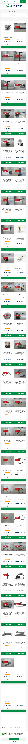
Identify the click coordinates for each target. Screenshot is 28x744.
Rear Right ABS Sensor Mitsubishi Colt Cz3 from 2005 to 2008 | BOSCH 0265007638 (20, 469)
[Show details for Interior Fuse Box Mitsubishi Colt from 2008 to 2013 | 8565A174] (7, 345)
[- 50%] (4, 166)
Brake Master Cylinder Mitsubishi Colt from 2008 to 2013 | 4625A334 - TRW (20, 267)
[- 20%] (4, 686)
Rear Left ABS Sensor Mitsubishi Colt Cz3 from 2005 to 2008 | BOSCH (7, 527)
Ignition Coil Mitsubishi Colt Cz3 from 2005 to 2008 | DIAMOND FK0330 (20, 180)
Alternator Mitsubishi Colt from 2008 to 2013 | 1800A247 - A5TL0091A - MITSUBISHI (8, 36)
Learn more (14, 741)
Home (9, 11)
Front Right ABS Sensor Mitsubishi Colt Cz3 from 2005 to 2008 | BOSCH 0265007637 (7, 383)
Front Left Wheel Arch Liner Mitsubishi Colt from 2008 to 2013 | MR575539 (20, 584)
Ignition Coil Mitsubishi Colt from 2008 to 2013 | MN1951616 (20, 209)
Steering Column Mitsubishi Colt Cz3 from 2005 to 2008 (20, 700)
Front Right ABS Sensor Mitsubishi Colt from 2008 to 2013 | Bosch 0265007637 (7, 412)
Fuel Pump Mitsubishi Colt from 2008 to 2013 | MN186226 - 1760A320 (20, 238)
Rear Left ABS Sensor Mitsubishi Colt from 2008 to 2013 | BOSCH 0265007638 (20, 556)
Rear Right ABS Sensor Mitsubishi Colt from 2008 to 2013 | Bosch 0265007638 (7, 498)
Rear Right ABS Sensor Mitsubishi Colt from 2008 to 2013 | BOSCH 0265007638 (20, 498)
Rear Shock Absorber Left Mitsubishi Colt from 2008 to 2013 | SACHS (7, 94)
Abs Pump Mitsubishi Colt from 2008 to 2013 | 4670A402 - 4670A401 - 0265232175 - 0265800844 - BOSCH (20, 153)
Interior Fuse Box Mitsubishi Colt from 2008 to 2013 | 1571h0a (20, 325)
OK (14, 739)
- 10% (17, 113)
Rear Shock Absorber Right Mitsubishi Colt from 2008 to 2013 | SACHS (20, 65)
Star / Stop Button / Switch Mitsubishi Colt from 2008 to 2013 (7, 729)
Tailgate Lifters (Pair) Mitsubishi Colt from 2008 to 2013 (20, 36)
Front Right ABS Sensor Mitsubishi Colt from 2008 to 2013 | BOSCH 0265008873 (20, 412)
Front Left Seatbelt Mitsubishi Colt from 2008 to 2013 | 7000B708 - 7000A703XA (20, 643)
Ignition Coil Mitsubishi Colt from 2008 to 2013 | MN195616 (7, 238)
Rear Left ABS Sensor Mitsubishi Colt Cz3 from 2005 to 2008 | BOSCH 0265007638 (20, 527)
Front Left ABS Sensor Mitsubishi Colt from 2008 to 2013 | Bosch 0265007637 (7, 440)
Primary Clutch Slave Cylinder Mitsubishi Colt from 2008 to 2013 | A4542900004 (20, 296)
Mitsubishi (14, 11)
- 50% (4, 171)
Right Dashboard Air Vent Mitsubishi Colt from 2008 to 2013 (8, 122)
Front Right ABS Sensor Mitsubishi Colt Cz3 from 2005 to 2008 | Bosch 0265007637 (20, 383)
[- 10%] (16, 109)
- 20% (4, 690)
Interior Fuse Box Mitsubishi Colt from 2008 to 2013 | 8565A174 (7, 353)
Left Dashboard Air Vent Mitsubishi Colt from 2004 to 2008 (20, 122)
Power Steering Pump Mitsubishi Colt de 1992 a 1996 (7, 267)
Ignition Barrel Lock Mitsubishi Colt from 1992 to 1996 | (20, 353)
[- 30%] (16, 22)
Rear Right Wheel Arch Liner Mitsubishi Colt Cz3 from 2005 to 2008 (7, 613)
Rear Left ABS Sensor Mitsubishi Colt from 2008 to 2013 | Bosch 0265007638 (7, 556)
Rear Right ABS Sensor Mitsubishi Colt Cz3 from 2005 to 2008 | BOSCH (7, 469)
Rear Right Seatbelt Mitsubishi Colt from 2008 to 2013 (7, 671)
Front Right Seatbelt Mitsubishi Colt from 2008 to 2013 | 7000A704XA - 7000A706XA (7, 643)
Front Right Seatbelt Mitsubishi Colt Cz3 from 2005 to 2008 (20, 613)
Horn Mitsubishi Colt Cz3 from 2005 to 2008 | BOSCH (7, 325)
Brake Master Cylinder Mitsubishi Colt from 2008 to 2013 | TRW (7, 296)
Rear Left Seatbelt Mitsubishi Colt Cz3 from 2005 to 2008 (7, 700)
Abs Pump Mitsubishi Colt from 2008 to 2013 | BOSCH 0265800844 (8, 180)
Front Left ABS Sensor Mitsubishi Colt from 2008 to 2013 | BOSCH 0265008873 (20, 440)
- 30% (17, 27)
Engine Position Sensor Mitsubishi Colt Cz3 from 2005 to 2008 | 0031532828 (7, 584)
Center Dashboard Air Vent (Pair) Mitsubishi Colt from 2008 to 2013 (20, 94)
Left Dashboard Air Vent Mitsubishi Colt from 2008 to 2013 (7, 151)
